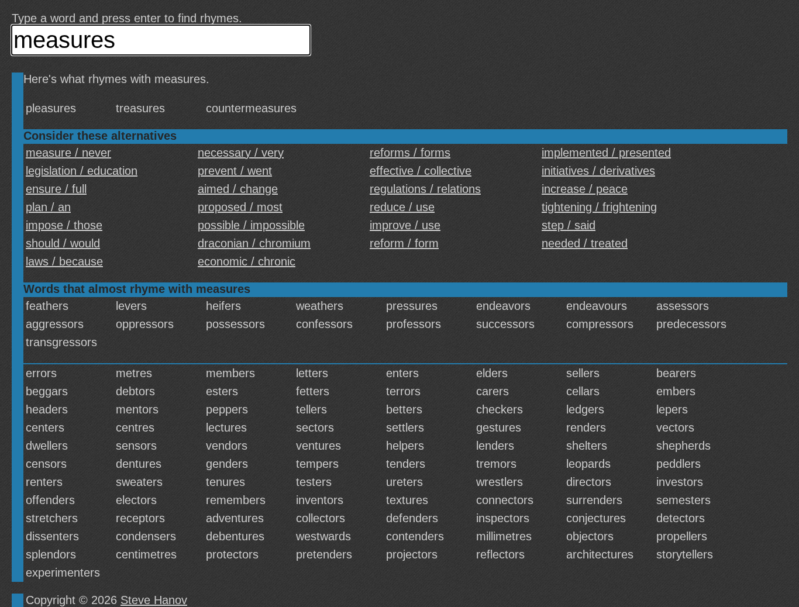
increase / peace (585, 188)
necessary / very (241, 152)
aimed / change (238, 188)
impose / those (64, 225)
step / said (568, 225)
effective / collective (420, 170)
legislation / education (81, 170)
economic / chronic (246, 261)
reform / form (404, 243)
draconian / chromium (254, 243)
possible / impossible (251, 225)
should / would (63, 243)
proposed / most (240, 207)
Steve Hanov (153, 600)
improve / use (405, 225)
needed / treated (585, 243)
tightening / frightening (599, 207)
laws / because (64, 261)
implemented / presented (606, 152)
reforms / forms (410, 152)
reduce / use (402, 207)
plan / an (48, 207)
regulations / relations (425, 188)
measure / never (68, 152)
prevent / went (235, 170)
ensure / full (56, 188)
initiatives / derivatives (598, 170)
